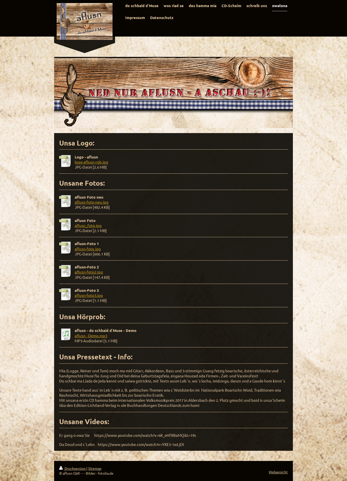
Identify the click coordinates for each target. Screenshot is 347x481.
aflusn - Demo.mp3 (91, 335)
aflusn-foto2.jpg (89, 271)
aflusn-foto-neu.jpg (91, 202)
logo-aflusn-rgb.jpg (91, 161)
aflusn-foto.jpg (88, 248)
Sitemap (94, 468)
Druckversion (75, 468)
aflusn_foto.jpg (88, 225)
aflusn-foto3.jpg (89, 295)
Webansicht (278, 472)
